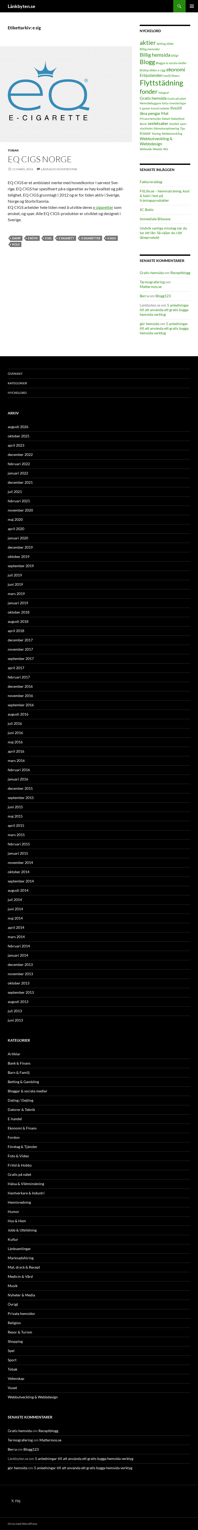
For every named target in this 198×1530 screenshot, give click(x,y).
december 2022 (20, 454)
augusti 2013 (18, 1001)
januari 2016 (18, 779)
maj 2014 (15, 918)
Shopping (15, 1341)
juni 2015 (15, 807)
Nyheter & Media (21, 1295)
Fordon (14, 1137)
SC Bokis (147, 209)
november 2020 (20, 510)
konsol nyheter (160, 108)
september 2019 (21, 566)
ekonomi (175, 69)
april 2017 (16, 668)
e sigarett (66, 238)
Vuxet (12, 1388)
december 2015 (20, 788)
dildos (153, 70)
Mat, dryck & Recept (24, 1267)
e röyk (33, 238)
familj (167, 75)
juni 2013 (15, 1020)
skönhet (174, 123)
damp (16, 238)
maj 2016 (15, 742)
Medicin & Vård (20, 1276)
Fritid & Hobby (20, 1165)
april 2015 (16, 825)
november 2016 (20, 695)
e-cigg (162, 70)
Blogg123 (163, 296)
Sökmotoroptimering (166, 128)
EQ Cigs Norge (40, 159)
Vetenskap (16, 1378)
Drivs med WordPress (22, 1524)
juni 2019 (15, 584)
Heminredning (19, 1202)
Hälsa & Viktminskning (26, 1184)
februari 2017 (19, 677)
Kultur (13, 1239)
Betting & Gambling (23, 1082)
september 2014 (21, 881)
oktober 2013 (18, 983)
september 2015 (21, 797)
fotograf (164, 92)
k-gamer (145, 108)
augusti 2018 (18, 621)
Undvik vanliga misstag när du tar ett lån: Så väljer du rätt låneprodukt (163, 233)
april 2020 (16, 528)
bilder (170, 43)
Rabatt (166, 118)
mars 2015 (16, 834)
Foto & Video (18, 1156)
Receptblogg (180, 272)
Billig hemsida (155, 55)
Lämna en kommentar (59, 169)
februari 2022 (19, 464)
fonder (149, 91)
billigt (174, 55)
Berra (144, 296)
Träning (156, 133)
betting (161, 43)
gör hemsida (149, 323)
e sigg (112, 238)
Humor (13, 1211)
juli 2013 (15, 1011)
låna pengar (150, 113)
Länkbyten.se (21, 6)
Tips (182, 128)
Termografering (152, 282)
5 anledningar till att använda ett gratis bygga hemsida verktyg (164, 310)
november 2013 (20, 974)
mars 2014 (16, 936)
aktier (148, 42)
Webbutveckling (172, 133)
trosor (145, 133)
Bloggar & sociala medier (171, 63)
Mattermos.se (151, 286)
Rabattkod (177, 118)
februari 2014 (19, 946)
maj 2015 (15, 816)
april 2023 (16, 445)
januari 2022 (18, 473)
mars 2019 (16, 593)
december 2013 (20, 964)
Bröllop (144, 70)
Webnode (146, 149)
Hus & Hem (17, 1221)
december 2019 (20, 547)
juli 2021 (15, 491)
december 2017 (20, 640)
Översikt (15, 374)
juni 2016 (15, 732)
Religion (14, 1323)
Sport (12, 1360)
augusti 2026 (18, 426)
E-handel (15, 1119)
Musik (13, 1286)
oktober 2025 (18, 436)
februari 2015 (19, 844)
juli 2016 (15, 723)
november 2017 (20, 649)
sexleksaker (158, 123)
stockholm (146, 128)
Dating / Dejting (20, 1100)
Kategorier (17, 383)
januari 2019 (18, 603)
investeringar (177, 103)
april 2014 (16, 927)
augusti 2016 (18, 714)
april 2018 (16, 630)
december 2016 (20, 686)
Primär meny (192, 6)
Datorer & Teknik (21, 1109)
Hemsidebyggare (150, 103)
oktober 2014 (18, 872)
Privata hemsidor (150, 118)
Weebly (157, 149)
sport (183, 123)
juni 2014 (15, 909)
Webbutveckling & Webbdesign (156, 141)
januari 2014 (18, 955)
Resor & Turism (20, 1332)
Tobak (13, 150)
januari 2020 (18, 538)
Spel (11, 1350)
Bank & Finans (19, 1063)
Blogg (147, 61)
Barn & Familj (19, 1072)
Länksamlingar (19, 1248)
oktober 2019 (18, 556)
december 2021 (20, 482)
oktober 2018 (18, 612)
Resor (143, 123)
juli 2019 (15, 575)
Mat (165, 113)
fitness (175, 75)
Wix (165, 149)
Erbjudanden (151, 75)
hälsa (165, 103)
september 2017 (21, 658)
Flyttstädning (161, 82)
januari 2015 (18, 853)
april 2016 (16, 751)
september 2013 (21, 992)
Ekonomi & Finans (22, 1128)
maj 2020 (15, 519)
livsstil (176, 107)
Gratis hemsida (153, 98)
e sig (48, 238)
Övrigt (13, 1304)
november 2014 (20, 862)
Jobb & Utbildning (22, 1230)
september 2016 (21, 705)
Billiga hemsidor (150, 49)
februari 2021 (19, 501)
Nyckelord (17, 393)
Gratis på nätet (176, 98)
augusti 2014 (18, 890)
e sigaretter (103, 207)
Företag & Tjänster (22, 1146)
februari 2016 (19, 770)
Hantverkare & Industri (26, 1193)
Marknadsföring (21, 1258)
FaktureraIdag (151, 182)
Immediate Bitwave (155, 219)
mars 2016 (16, 760)
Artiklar (14, 1054)
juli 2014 (15, 899)
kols (16, 244)
